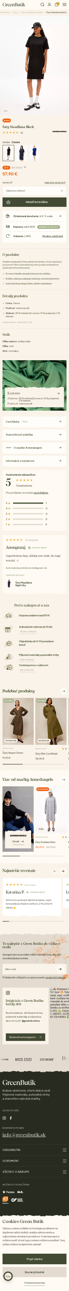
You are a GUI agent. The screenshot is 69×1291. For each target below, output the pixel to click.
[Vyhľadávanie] (42, 4)
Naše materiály (27, 660)
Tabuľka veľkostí (54, 182)
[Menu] (63, 4)
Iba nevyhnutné (34, 1272)
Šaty (15, 12)
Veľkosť (8, 182)
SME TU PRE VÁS (27, 670)
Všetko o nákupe (28, 632)
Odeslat (60, 969)
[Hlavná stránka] (14, 4)
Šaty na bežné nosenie (32, 12)
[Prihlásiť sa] (49, 4)
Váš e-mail (10, 969)
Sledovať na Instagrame (22, 1037)
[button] (63, 871)
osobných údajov (55, 977)
